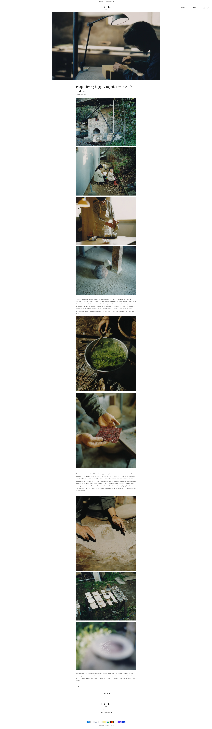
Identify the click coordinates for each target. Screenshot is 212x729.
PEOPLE (103, 725)
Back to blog (107, 693)
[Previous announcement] (3, 1)
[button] (3, 7)
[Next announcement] (209, 1)
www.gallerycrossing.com (106, 712)
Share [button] (79, 686)
